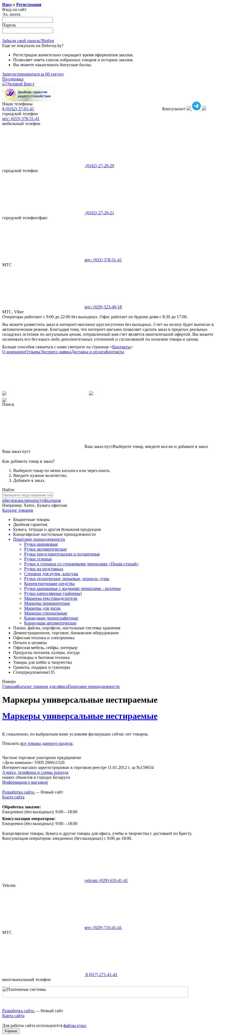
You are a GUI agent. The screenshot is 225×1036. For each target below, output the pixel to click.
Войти (48, 40)
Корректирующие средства (49, 583)
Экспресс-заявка (55, 351)
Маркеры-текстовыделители (50, 598)
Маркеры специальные (45, 613)
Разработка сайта (18, 792)
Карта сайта (13, 797)
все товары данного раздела (46, 743)
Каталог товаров (17, 510)
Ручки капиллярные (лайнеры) (53, 593)
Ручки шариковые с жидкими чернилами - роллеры (72, 588)
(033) (103, 259)
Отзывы (32, 351)
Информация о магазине (25, 782)
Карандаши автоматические (50, 623)
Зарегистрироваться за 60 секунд (33, 74)
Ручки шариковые (41, 544)
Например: (13, 505)
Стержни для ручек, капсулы (51, 573)
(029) (103, 307)
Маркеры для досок (42, 608)
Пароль (9, 25)
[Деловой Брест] (18, 84)
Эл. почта (11, 14)
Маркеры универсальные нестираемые (80, 716)
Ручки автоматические (45, 549)
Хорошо (10, 1031)
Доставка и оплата (88, 351)
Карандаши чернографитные (51, 618)
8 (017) (101, 974)
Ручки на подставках (43, 568)
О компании (13, 351)
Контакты (121, 347)
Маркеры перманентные (47, 603)
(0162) (99, 165)
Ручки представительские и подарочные (62, 554)
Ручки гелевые (38, 559)
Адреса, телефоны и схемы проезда (35, 772)
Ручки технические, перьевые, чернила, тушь (66, 578)
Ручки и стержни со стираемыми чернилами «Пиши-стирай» (81, 564)
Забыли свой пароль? (22, 40)
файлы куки (74, 1025)
